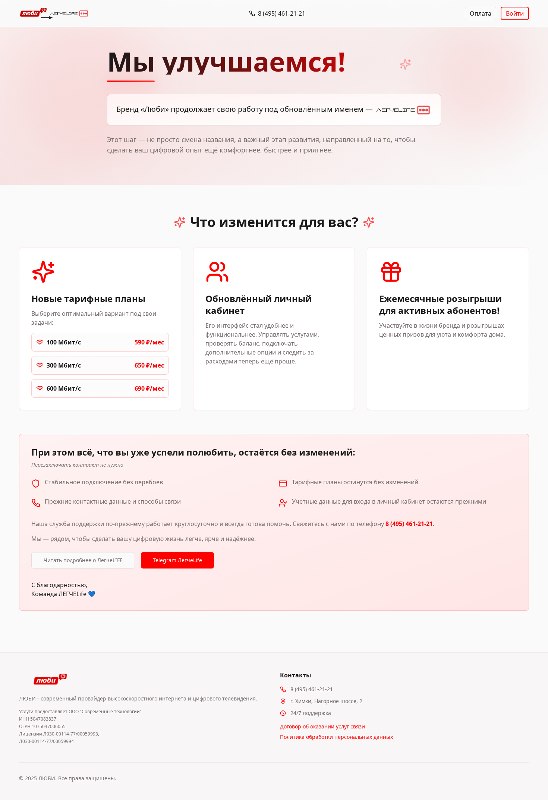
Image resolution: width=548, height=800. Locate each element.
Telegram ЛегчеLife (177, 560)
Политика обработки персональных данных (336, 736)
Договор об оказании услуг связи (322, 726)
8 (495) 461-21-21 (409, 524)
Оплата (480, 13)
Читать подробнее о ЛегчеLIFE (83, 560)
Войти (515, 13)
